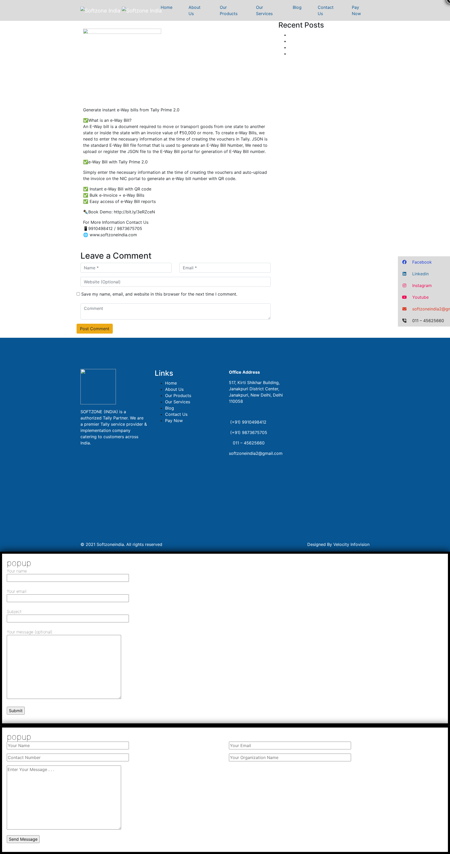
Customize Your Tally (310, 53)
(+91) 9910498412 (248, 422)
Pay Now (357, 10)
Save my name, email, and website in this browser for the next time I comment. (159, 294)
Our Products (229, 10)
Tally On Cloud (303, 47)
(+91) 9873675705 (248, 432)
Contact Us (326, 10)
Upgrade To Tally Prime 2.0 (316, 34)
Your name (17, 570)
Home (167, 7)
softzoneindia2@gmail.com (256, 453)
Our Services (265, 10)
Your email (16, 591)
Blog (298, 7)
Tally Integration (305, 41)
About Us (195, 10)
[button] (424, 262)
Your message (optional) (29, 631)
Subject (14, 611)
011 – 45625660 (247, 442)
